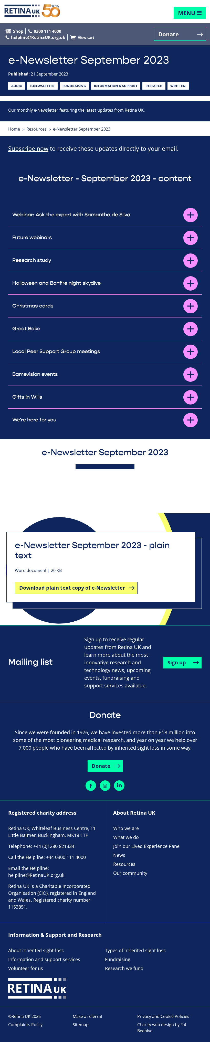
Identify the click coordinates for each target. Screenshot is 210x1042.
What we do (126, 837)
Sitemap (81, 1024)
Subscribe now (28, 149)
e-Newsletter (42, 85)
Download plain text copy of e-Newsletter (72, 587)
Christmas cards (33, 306)
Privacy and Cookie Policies (163, 1016)
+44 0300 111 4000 (66, 857)
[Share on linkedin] (119, 785)
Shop (18, 31)
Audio (16, 85)
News (119, 855)
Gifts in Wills (27, 397)
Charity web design (155, 1024)
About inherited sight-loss (36, 950)
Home (14, 129)
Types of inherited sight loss (135, 950)
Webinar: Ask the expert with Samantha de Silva (71, 215)
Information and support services (44, 959)
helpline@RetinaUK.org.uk (38, 37)
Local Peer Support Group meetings (56, 351)
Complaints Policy (25, 1024)
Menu (186, 13)
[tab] (16, 129)
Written (178, 85)
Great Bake (26, 329)
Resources (36, 129)
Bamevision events (35, 374)
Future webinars (32, 238)
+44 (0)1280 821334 (53, 846)
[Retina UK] (32, 11)
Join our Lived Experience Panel (147, 846)
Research (153, 85)
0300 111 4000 (47, 31)
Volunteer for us (25, 968)
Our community (130, 873)
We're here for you (34, 420)
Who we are (126, 828)
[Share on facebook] (91, 785)
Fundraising (74, 85)
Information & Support (116, 85)
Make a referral (87, 1016)
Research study (31, 260)
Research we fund (124, 968)
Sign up (176, 662)
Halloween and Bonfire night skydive (56, 283)
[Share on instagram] (105, 785)
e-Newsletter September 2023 (81, 129)
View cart (86, 37)
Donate (168, 34)
